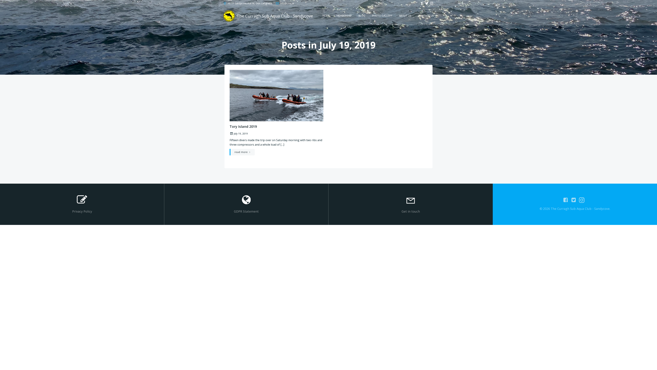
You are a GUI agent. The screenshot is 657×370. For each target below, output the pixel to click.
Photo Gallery (382, 15)
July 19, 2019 (241, 133)
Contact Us (426, 15)
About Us (405, 15)
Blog (362, 15)
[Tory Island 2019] (276, 95)
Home (326, 15)
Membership (344, 15)
